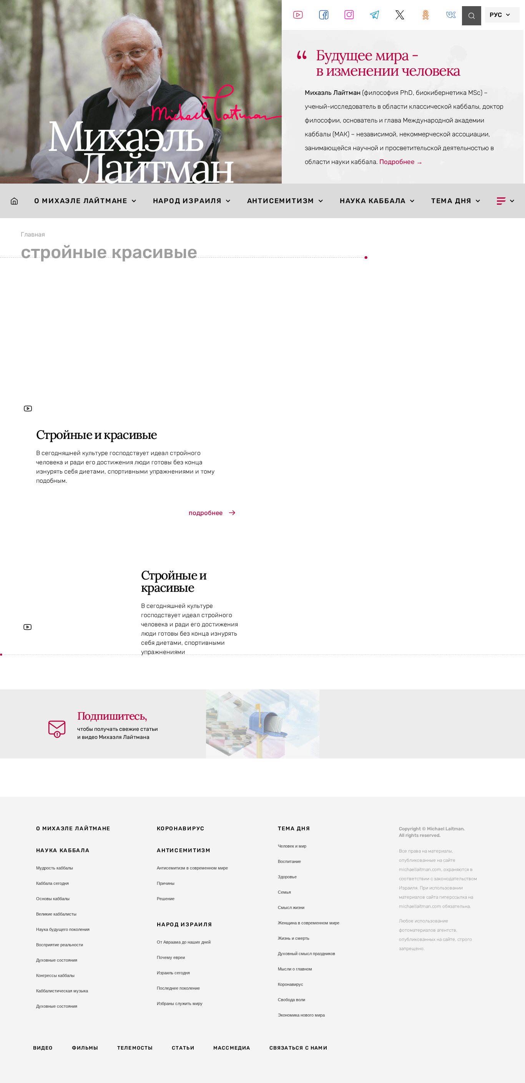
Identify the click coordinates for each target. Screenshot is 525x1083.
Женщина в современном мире (308, 923)
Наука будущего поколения (63, 929)
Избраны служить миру (180, 1003)
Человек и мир (292, 846)
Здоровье (287, 876)
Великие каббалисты (56, 914)
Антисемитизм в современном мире (192, 868)
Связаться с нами (298, 1048)
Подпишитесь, (112, 716)
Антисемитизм (281, 201)
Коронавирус (181, 828)
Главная (33, 234)
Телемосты (135, 1048)
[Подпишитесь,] (57, 729)
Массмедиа (232, 1048)
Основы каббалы (53, 898)
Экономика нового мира (301, 1015)
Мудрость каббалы (54, 868)
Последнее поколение (178, 988)
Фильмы (85, 1048)
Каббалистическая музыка (62, 991)
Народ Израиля (187, 201)
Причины (165, 883)
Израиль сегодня (173, 972)
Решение (165, 898)
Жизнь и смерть (293, 938)
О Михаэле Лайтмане (81, 201)
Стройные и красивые (96, 434)
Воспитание (289, 861)
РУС (496, 14)
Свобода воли (291, 999)
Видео (43, 1048)
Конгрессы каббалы (55, 975)
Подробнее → (401, 162)
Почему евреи (171, 957)
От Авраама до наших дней (184, 942)
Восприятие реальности (59, 944)
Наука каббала (373, 201)
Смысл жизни (291, 907)
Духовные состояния (56, 960)
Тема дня (451, 201)
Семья (284, 892)
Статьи (183, 1048)
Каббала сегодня (52, 883)
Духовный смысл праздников (306, 953)
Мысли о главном (295, 969)
